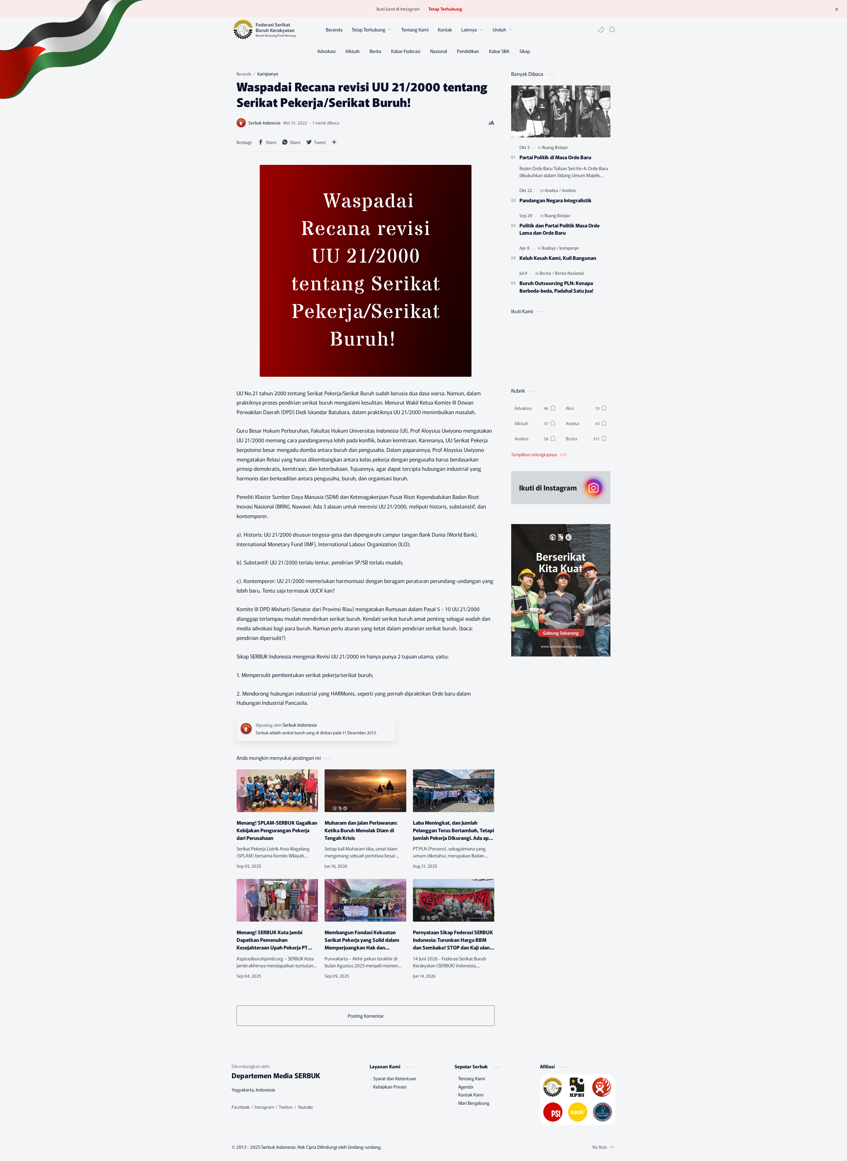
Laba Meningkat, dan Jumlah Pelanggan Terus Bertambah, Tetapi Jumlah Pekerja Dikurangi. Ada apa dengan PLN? (453, 830)
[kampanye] (569, 248)
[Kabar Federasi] (405, 51)
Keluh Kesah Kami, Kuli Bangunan (557, 257)
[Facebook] (241, 1107)
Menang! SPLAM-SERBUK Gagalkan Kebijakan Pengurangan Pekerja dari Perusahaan (277, 830)
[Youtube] (305, 1107)
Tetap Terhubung (445, 9)
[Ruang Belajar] (555, 147)
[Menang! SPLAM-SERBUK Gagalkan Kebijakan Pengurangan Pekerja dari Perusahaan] (277, 790)
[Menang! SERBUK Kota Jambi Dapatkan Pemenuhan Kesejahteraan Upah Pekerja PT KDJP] (277, 900)
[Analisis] (569, 190)
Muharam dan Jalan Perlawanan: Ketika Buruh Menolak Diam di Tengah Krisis (361, 830)
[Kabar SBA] (499, 51)
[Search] (612, 29)
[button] (601, 29)
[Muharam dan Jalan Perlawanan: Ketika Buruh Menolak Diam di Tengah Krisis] (365, 790)
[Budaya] (550, 248)
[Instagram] (264, 1107)
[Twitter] (286, 1107)
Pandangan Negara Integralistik (555, 200)
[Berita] (375, 51)
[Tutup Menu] (837, 9)
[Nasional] (438, 51)
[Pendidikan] (468, 51)
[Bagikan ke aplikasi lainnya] (334, 142)
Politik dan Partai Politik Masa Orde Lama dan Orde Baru (559, 228)
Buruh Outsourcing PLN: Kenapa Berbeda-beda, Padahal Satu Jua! (556, 286)
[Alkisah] (352, 51)
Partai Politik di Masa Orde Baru (555, 157)
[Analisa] (553, 190)
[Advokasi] (326, 51)
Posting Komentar (366, 1015)
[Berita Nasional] (569, 273)
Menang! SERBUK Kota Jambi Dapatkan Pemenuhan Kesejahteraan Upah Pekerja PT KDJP (272, 939)
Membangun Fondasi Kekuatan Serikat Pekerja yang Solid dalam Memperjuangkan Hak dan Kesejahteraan (362, 939)
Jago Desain (421, 1146)
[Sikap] (524, 51)
